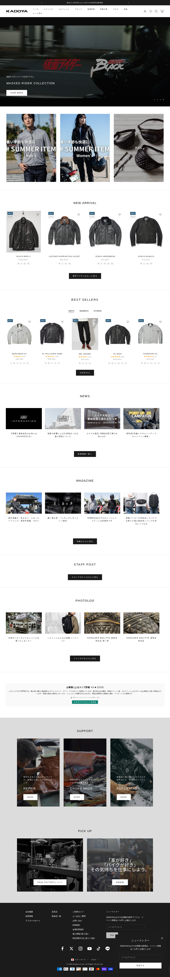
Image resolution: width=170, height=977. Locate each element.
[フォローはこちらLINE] (107, 948)
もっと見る (37, 13)
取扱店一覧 (56, 916)
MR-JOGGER (85, 354)
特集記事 (104, 9)
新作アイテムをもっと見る (85, 276)
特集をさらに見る (85, 541)
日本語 (93, 959)
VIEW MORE (16, 95)
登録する (140, 966)
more (30, 797)
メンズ (36, 9)
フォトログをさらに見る (85, 658)
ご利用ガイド (78, 912)
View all (85, 373)
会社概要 (29, 912)
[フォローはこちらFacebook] (62, 948)
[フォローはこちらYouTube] (89, 948)
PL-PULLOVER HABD (52, 354)
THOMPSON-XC (150, 354)
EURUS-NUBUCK (146, 256)
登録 (112, 935)
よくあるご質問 (79, 916)
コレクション (63, 9)
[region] (85, 61)
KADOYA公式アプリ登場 (85, 2)
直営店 (54, 912)
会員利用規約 (78, 929)
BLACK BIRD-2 (24, 256)
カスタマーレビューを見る (85, 702)
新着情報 (91, 9)
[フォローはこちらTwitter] (71, 948)
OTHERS (97, 311)
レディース (48, 9)
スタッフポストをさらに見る (85, 577)
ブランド (78, 9)
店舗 (126, 9)
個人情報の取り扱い (81, 934)
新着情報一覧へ (85, 454)
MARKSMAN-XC (19, 354)
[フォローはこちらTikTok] (98, 948)
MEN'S (71, 311)
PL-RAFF (118, 354)
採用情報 (120, 882)
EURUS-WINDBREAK (105, 256)
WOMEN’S (84, 311)
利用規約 (76, 925)
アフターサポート (33, 921)
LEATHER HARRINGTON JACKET (64, 256)
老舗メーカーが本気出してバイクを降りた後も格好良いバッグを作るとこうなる (141, 521)
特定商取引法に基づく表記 (84, 938)
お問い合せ (77, 921)
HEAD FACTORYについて (50, 882)
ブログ (115, 9)
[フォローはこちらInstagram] (80, 948)
